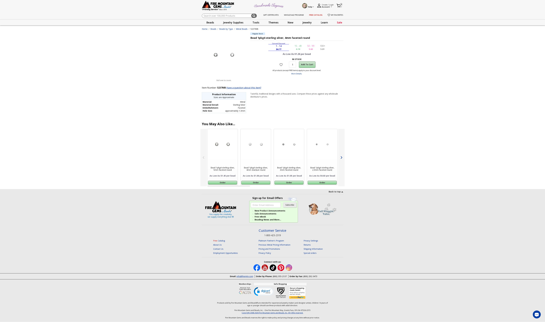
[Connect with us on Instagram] (289, 267)
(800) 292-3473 (310, 276)
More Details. (296, 73)
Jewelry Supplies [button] (233, 22)
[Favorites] (281, 64)
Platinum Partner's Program (271, 240)
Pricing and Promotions (269, 249)
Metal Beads (242, 29)
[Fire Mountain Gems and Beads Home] (218, 5)
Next (341, 157)
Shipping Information (313, 249)
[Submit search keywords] (254, 16)
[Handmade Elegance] (269, 5)
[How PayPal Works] (297, 292)
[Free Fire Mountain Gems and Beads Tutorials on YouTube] (265, 267)
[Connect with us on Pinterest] (281, 267)
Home (204, 29)
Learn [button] (324, 22)
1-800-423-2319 (272, 235)
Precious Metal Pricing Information (274, 244)
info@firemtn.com (245, 276)
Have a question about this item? (243, 87)
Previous (203, 157)
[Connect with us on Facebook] (257, 267)
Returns (307, 244)
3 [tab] (296, 187)
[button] (264, 291)
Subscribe (289, 204)
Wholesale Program (294, 15)
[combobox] (229, 16)
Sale (339, 22)
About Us (217, 244)
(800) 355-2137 (280, 276)
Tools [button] (255, 22)
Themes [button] (273, 22)
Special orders (310, 253)
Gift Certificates (271, 15)
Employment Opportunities (225, 253)
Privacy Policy (264, 253)
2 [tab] (252, 187)
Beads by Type (226, 29)
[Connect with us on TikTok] (273, 267)
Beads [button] (210, 22)
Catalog (219, 240)
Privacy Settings (311, 240)
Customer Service (272, 230)
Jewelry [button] (307, 22)
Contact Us (218, 249)
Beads (213, 29)
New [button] (290, 22)
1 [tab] (208, 187)
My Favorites (337, 15)
